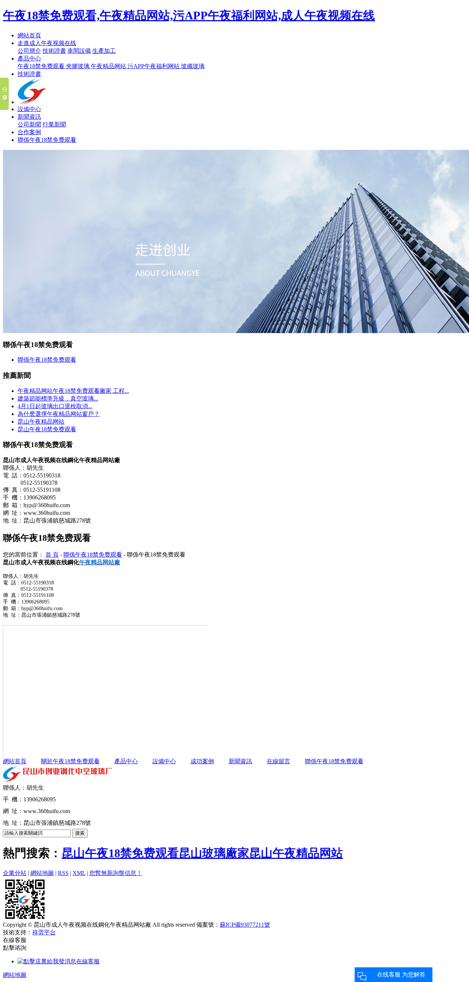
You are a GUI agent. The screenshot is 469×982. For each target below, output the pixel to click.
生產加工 (104, 51)
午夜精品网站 (109, 66)
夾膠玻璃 (78, 66)
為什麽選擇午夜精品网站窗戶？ (59, 414)
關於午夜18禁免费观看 (70, 761)
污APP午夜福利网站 (154, 66)
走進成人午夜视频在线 (47, 43)
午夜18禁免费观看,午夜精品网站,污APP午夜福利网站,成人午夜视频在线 (189, 15)
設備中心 (29, 109)
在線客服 (88, 961)
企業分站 (14, 873)
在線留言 (278, 761)
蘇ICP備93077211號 (245, 925)
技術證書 (54, 51)
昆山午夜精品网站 (41, 421)
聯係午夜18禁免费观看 (47, 140)
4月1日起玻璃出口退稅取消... (55, 406)
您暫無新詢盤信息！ (115, 873)
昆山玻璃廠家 (214, 853)
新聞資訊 (29, 117)
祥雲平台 (44, 932)
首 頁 (52, 554)
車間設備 (79, 51)
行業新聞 (54, 124)
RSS (63, 873)
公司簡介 (29, 51)
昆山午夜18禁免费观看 (47, 429)
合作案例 (29, 132)
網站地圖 (42, 873)
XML (79, 873)
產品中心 (29, 58)
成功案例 (202, 761)
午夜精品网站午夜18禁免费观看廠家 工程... (73, 391)
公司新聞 (29, 124)
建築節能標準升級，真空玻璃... (58, 398)
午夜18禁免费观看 (42, 66)
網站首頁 (29, 35)
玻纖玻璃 (192, 66)
